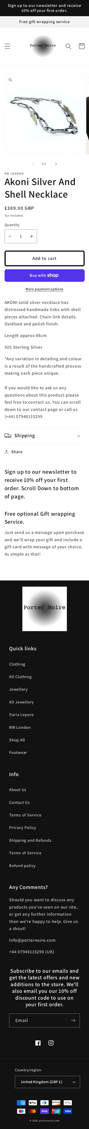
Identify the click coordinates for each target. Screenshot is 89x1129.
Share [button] (16, 451)
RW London (20, 727)
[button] (7, 46)
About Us (17, 789)
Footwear (18, 752)
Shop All (17, 739)
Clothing (17, 664)
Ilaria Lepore (21, 714)
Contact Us (19, 802)
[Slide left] (33, 164)
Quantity (12, 224)
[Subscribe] (73, 1020)
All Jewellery (21, 702)
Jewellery (18, 689)
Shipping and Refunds (30, 840)
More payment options (44, 289)
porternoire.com (49, 1120)
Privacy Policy (22, 827)
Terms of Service (25, 815)
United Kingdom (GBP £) (41, 1081)
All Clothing (20, 676)
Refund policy (22, 865)
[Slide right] (56, 164)
